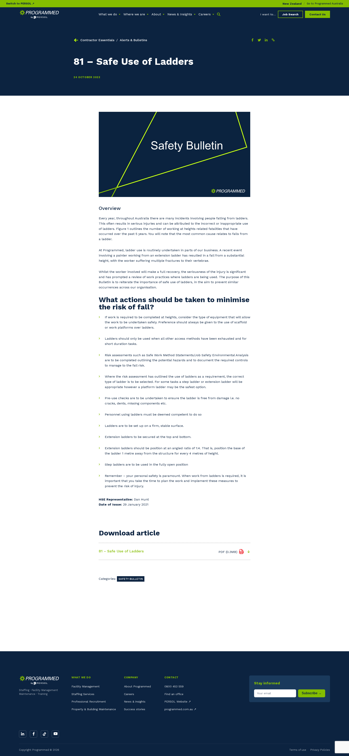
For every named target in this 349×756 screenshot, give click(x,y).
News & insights (134, 701)
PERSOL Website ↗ (177, 701)
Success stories (134, 709)
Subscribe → (312, 693)
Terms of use (297, 749)
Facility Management (85, 686)
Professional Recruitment (88, 701)
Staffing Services (82, 694)
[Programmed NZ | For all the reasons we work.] (39, 14)
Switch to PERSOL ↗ (20, 3)
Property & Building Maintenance (93, 709)
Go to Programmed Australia (325, 3)
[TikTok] (44, 734)
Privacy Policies (320, 749)
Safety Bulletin (131, 578)
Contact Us (317, 14)
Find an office (173, 694)
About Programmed (137, 686)
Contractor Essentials (97, 40)
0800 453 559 (174, 686)
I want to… (268, 14)
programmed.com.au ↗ (180, 709)
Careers (129, 694)
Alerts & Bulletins (133, 40)
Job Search (290, 14)
